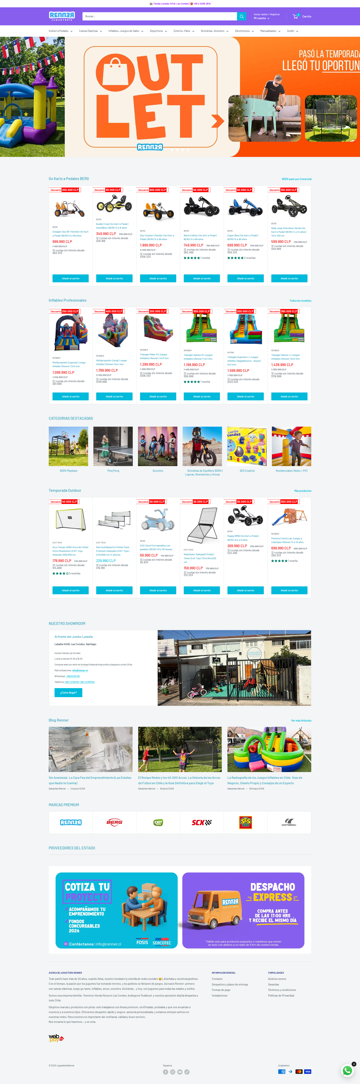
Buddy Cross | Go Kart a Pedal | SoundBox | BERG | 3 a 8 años (112, 225)
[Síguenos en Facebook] (165, 1072)
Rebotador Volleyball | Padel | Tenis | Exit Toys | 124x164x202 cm (200, 558)
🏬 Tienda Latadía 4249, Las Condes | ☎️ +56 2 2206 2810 (180, 3)
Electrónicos (242, 30)
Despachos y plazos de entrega (230, 984)
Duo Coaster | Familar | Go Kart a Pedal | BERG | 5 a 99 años (157, 237)
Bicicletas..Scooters (212, 30)
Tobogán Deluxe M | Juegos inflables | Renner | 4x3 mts (198, 356)
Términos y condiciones (282, 989)
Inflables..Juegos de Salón (124, 30)
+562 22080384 (87, 682)
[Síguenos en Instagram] (172, 1072)
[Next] (311, 235)
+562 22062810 (72, 682)
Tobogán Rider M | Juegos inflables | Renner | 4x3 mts (154, 356)
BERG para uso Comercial (297, 179)
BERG (55, 227)
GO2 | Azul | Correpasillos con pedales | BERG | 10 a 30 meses (156, 547)
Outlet (290, 30)
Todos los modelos (301, 300)
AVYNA (230, 352)
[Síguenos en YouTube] (179, 1072)
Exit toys (57, 542)
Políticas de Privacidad (281, 995)
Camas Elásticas (88, 30)
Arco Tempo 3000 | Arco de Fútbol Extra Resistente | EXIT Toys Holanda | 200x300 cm (70, 551)
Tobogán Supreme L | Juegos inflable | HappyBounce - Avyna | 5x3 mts (244, 361)
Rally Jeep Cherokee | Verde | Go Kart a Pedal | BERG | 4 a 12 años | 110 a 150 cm (288, 232)
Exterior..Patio (182, 30)
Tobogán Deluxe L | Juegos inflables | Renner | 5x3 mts (285, 356)
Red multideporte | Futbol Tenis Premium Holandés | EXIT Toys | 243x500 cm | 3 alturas (112, 551)
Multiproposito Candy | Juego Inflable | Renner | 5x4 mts (111, 362)
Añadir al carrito (70, 278)
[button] (192, 257)
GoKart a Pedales (58, 30)
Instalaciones (219, 995)
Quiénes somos (277, 978)
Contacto (217, 978)
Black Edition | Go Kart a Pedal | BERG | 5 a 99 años (200, 237)
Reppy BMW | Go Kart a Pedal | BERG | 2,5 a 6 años (243, 537)
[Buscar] (241, 16)
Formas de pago (221, 989)
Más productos (303, 490)
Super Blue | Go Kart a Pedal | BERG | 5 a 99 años (242, 237)
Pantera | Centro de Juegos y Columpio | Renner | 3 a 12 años (287, 540)
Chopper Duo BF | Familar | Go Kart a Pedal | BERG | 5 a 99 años (70, 233)
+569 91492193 (73, 676)
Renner (56, 358)
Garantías (273, 984)
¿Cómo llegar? (68, 692)
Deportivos (156, 30)
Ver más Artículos (301, 720)
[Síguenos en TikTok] (187, 1072)
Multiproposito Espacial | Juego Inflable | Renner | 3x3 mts (69, 364)
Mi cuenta (260, 18)
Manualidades (268, 30)
